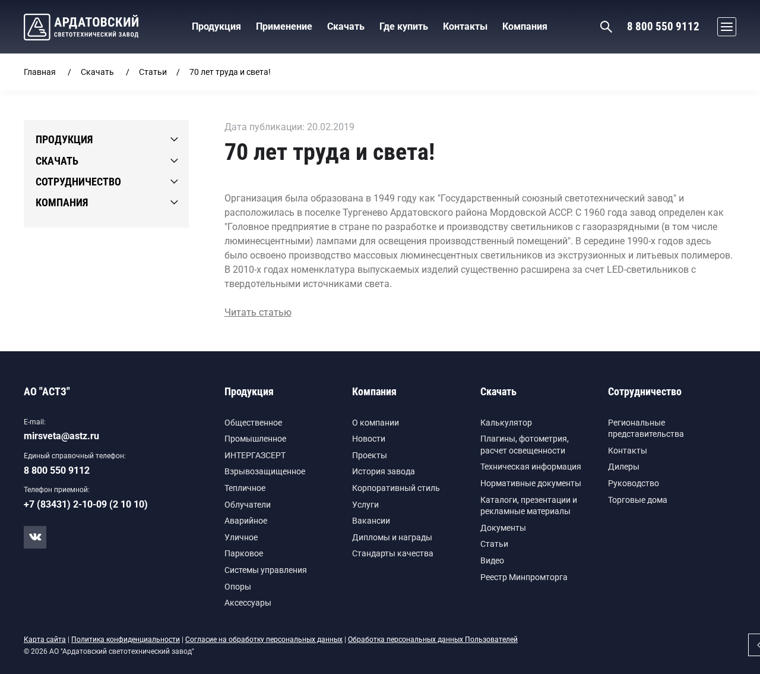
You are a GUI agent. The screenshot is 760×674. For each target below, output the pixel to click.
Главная (40, 72)
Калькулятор (506, 422)
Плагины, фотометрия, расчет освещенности (524, 444)
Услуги (365, 504)
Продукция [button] (216, 26)
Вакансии (371, 520)
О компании (375, 422)
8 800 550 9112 (663, 26)
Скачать (97, 72)
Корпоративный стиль (396, 488)
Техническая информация (530, 466)
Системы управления (265, 570)
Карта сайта (45, 639)
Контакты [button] (465, 26)
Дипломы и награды (392, 537)
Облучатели (247, 504)
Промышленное (255, 438)
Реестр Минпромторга (524, 577)
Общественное (253, 422)
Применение (284, 26)
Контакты (627, 450)
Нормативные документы (530, 483)
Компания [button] (524, 26)
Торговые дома (637, 500)
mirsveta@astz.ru (61, 436)
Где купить (403, 26)
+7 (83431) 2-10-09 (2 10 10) (86, 504)
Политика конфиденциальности (125, 639)
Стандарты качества (392, 553)
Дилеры (623, 466)
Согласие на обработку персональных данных (264, 639)
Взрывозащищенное (264, 471)
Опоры (237, 586)
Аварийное (245, 520)
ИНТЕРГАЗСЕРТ (255, 455)
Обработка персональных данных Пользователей (433, 639)
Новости (368, 438)
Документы (503, 528)
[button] (724, 27)
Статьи (153, 72)
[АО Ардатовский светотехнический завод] (81, 27)
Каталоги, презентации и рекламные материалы (528, 505)
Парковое (243, 553)
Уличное (241, 537)
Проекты (369, 455)
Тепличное (244, 488)
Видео (492, 560)
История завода (383, 471)
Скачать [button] (346, 26)
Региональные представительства (646, 428)
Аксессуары (247, 602)
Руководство (633, 483)
